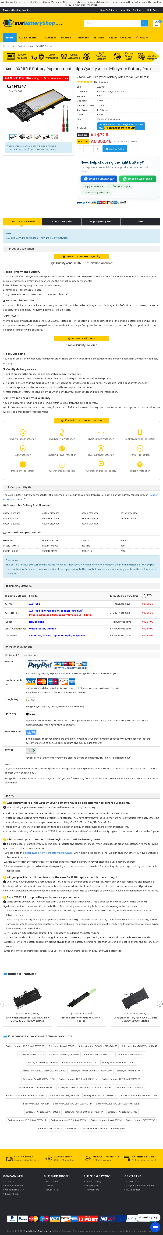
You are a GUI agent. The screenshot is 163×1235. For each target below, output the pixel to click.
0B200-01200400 (51, 523)
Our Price (83, 141)
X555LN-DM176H (50, 551)
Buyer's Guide (107, 10)
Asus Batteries (20, 46)
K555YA (85, 540)
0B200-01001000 (50, 518)
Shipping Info (92, 1185)
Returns (99, 37)
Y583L (123, 551)
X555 (123, 545)
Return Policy (52, 1189)
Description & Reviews (23, 221)
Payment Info (92, 1189)
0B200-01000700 (129, 513)
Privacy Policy (12, 1193)
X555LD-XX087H (11, 551)
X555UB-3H (87, 551)
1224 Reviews (101, 81)
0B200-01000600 (90, 513)
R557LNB (86, 545)
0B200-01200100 (129, 518)
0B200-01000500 (50, 513)
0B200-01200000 (90, 518)
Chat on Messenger (101, 179)
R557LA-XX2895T (50, 545)
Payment (67, 37)
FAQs (140, 221)
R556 (123, 540)
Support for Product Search (140, 1185)
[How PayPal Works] (127, 1218)
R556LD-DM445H (11, 545)
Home (10, 37)
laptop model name (36, 852)
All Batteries (28, 37)
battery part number (61, 852)
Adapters (50, 37)
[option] (38, 107)
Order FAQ (51, 1185)
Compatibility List (62, 221)
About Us (125, 10)
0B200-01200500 (90, 523)
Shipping (83, 37)
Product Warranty (14, 1185)
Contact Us (138, 10)
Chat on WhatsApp (140, 179)
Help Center (153, 10)
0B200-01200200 (11, 523)
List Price (82, 134)
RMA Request (133, 1189)
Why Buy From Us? (14, 1189)
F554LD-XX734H (50, 540)
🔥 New (140, 37)
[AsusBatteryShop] (33, 23)
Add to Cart (116, 148)
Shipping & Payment (101, 221)
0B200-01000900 (11, 518)
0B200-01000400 (11, 513)
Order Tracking (120, 37)
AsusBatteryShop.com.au (38, 1231)
